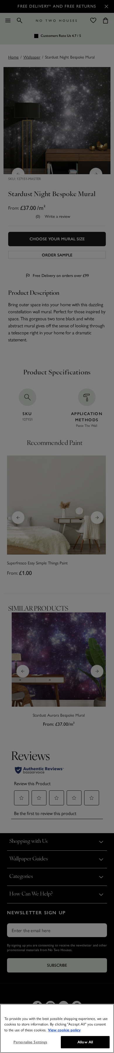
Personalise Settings (30, 1042)
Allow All (85, 1042)
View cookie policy (64, 1030)
